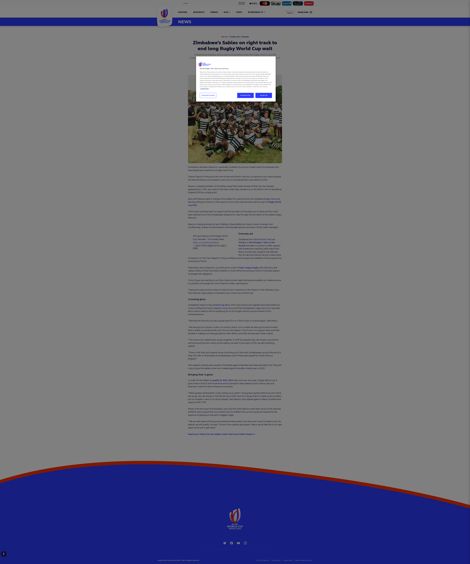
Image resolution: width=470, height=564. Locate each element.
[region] (236, 79)
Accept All (263, 95)
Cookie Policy (204, 89)
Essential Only (245, 95)
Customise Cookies (208, 95)
